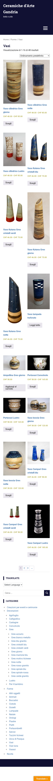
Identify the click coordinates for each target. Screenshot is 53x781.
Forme (14, 39)
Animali (12, 697)
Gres (11, 629)
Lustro (12, 680)
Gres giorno (16, 651)
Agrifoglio (13, 615)
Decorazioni (12, 610)
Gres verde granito (20, 676)
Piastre (12, 721)
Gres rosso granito (20, 665)
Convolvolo (14, 626)
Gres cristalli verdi (19, 648)
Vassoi (12, 749)
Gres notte (16, 662)
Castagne (13, 622)
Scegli (8, 123)
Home (6, 39)
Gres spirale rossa (19, 672)
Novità (10, 754)
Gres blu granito (18, 641)
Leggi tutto (35, 325)
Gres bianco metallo (20, 637)
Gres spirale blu (18, 669)
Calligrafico (14, 619)
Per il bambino (16, 684)
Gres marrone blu (19, 655)
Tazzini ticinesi (16, 735)
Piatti (11, 725)
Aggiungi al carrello (10, 387)
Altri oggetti (14, 693)
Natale (12, 714)
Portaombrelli (15, 728)
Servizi (12, 732)
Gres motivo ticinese (21, 658)
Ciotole (12, 704)
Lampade (13, 711)
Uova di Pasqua (16, 739)
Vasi (11, 742)
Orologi (12, 718)
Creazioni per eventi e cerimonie (22, 607)
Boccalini (13, 700)
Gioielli (12, 707)
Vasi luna (13, 746)
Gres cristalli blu (19, 644)
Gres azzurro (17, 634)
